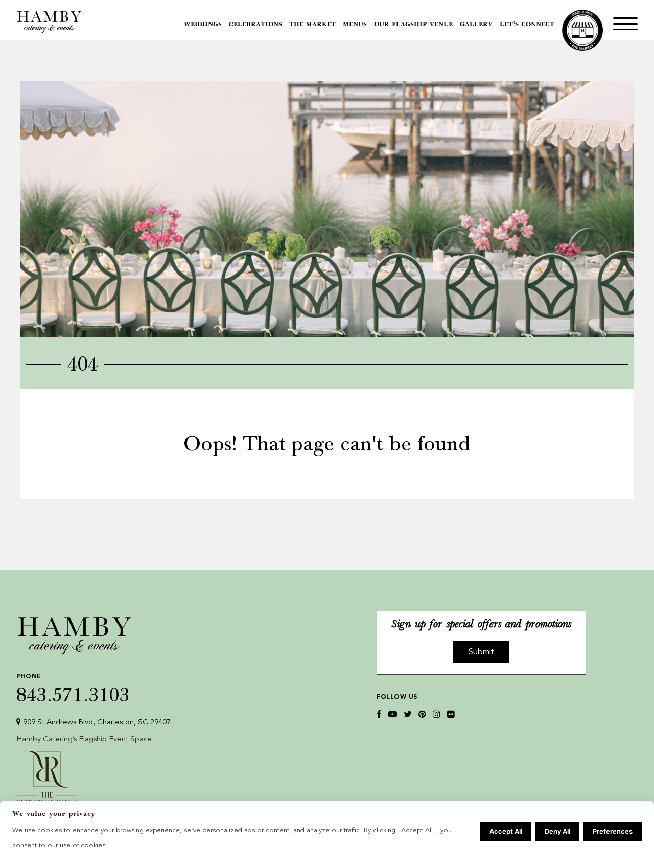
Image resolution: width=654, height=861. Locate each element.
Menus (355, 24)
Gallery (476, 24)
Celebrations (255, 24)
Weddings (203, 24)
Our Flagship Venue (413, 24)
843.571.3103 (73, 689)
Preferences (613, 831)
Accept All (505, 831)
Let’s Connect (527, 24)
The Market (312, 24)
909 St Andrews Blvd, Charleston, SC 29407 (96, 723)
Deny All (557, 831)
